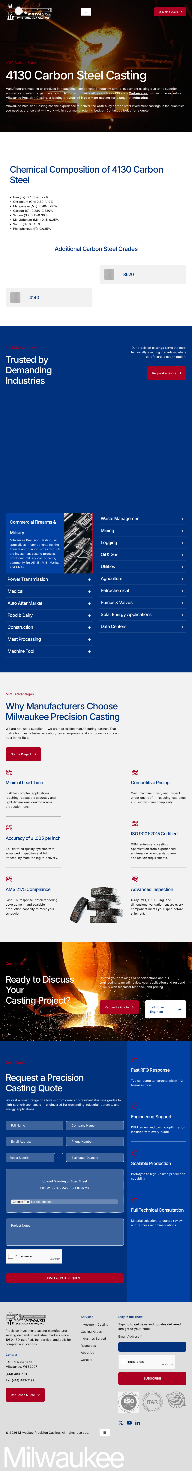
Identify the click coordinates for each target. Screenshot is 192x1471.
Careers (86, 1360)
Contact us (114, 110)
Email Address (130, 1336)
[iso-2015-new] (128, 1393)
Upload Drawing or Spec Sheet (64, 1184)
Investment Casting (94, 1324)
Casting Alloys (91, 1331)
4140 (34, 297)
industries (140, 98)
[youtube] (129, 1422)
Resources (88, 1345)
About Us (87, 1352)
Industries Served (93, 1338)
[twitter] (120, 1422)
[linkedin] (137, 1422)
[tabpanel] (96, 199)
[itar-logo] (152, 1393)
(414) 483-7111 (16, 1374)
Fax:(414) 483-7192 (20, 1380)
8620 (128, 274)
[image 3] (26, 1313)
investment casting (95, 98)
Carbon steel (138, 93)
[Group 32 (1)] (29, 5)
